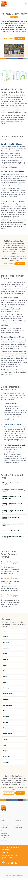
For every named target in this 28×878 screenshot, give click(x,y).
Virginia (5, 751)
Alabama (5, 631)
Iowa (4, 671)
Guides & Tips (18, 820)
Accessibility (3, 840)
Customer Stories (5, 822)
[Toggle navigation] (26, 4)
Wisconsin (6, 762)
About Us (3, 820)
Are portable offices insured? (10, 531)
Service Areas (18, 825)
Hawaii (5, 665)
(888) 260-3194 (6, 849)
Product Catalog (18, 827)
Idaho (5, 676)
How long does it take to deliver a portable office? (12, 504)
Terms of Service (5, 835)
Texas (5, 739)
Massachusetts (7, 693)
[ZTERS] (4, 4)
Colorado (6, 648)
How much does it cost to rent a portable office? (11, 497)
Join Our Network (5, 825)
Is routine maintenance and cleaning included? (12, 537)
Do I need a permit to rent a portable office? (12, 524)
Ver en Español (5, 813)
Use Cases (17, 822)
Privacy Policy (4, 837)
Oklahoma (6, 722)
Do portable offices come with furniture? (11, 517)
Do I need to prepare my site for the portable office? (12, 511)
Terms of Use (4, 833)
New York (6, 716)
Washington (6, 756)
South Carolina (7, 733)
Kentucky (6, 688)
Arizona (5, 636)
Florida (5, 653)
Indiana (5, 682)
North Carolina (7, 705)
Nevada (5, 711)
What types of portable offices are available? (12, 483)
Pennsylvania (7, 728)
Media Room (4, 827)
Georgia (5, 659)
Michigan (6, 699)
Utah (4, 745)
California (6, 642)
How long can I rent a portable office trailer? (13, 490)
